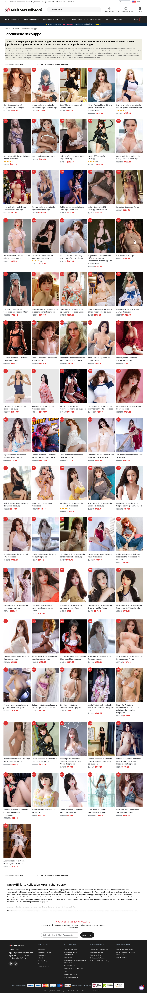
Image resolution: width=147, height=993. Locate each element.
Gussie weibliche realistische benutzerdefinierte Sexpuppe (100, 407)
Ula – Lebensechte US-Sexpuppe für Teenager (13, 106)
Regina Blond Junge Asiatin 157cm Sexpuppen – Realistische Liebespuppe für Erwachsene (100, 259)
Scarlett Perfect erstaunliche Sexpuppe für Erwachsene (72, 359)
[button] (138, 19)
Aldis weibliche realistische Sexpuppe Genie (43, 407)
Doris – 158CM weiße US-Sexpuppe (98, 157)
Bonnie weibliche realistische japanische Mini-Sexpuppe (15, 706)
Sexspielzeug (42, 955)
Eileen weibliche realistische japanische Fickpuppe (43, 208)
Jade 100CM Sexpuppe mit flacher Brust (71, 106)
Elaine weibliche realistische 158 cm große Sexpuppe (45, 760)
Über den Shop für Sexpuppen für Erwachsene (75, 961)
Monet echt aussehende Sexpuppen (42, 504)
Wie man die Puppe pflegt (124, 949)
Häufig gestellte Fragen (97, 958)
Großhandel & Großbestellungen (100, 961)
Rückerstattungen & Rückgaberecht (70, 953)
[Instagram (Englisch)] (15, 963)
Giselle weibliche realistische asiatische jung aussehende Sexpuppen (100, 761)
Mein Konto (109, 11)
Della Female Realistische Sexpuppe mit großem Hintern (129, 504)
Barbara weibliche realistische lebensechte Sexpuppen (101, 456)
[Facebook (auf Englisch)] (10, 963)
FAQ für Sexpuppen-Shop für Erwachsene (125, 953)
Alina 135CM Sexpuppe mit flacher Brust (99, 359)
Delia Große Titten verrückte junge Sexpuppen (72, 157)
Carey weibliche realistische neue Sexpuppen (100, 555)
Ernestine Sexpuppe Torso (127, 207)
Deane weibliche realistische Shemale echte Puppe (100, 606)
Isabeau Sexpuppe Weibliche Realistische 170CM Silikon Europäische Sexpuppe (128, 761)
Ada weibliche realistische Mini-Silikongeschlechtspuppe (73, 657)
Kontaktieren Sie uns (126, 11)
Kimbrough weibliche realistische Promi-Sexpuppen (73, 407)
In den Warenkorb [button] (101, 117)
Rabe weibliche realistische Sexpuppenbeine (99, 657)
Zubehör (40, 958)
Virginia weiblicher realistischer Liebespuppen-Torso (129, 657)
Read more (11, 911)
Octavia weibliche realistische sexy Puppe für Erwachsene (44, 706)
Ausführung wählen (17, 115)
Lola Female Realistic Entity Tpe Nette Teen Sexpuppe (16, 760)
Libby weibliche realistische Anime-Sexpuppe (127, 310)
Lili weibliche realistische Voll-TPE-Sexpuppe (16, 555)
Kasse (140, 11)
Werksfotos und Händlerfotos (73, 968)
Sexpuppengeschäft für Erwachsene (22, 897)
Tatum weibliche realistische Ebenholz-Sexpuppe (100, 504)
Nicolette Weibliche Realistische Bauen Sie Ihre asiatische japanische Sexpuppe (127, 709)
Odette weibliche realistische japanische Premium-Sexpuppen (15, 812)
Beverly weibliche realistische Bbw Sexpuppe (128, 407)
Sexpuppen (15, 29)
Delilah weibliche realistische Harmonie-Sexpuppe (15, 504)
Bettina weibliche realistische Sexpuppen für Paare (15, 606)
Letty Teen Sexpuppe (125, 255)
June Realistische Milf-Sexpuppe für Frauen (97, 811)
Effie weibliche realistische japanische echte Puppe (71, 606)
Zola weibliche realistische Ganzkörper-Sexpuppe (14, 208)
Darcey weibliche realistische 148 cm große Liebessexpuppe (129, 106)
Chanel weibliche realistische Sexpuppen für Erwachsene (44, 456)
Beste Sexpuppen (43, 964)
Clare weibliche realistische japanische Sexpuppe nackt (72, 310)
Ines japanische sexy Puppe (43, 156)
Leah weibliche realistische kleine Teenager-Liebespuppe (44, 106)
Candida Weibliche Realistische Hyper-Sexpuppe (16, 157)
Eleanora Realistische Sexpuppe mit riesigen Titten (15, 310)
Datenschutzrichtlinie (70, 974)
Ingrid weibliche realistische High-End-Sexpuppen (71, 504)
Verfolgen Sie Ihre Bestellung (99, 949)
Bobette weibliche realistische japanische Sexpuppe (44, 657)
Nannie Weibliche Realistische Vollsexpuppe (44, 359)
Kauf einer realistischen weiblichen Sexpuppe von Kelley (42, 608)
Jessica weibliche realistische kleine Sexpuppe (16, 359)
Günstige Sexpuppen (45, 961)
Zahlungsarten (68, 957)
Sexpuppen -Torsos (44, 952)
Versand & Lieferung (70, 949)
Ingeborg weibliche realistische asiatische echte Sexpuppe (45, 310)
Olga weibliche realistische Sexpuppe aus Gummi (14, 456)
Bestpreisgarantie (69, 965)
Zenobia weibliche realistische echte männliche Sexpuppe (72, 555)
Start (6, 29)
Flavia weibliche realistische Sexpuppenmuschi (71, 811)
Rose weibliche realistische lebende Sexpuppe (14, 407)
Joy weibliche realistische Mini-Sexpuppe (129, 456)
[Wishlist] (26, 71)
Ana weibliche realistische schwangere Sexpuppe (14, 862)
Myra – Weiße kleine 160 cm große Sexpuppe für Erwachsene (100, 108)
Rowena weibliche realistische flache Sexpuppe (16, 657)
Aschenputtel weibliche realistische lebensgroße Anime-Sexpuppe (70, 761)
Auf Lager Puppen (43, 967)
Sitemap (100, 991)
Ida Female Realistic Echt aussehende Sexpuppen (42, 256)
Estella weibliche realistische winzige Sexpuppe (44, 555)
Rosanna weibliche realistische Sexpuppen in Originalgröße (129, 606)
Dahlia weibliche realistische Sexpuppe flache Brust (72, 208)
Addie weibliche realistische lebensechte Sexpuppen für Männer (128, 557)
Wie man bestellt (95, 955)
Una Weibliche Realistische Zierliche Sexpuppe (127, 811)
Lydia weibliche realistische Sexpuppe (43, 811)
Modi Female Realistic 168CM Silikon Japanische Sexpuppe (100, 310)
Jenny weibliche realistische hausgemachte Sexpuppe (128, 157)
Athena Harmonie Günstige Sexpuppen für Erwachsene (71, 256)
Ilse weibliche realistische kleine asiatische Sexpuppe (16, 256)
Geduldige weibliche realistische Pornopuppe (70, 706)
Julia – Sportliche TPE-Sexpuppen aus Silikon (97, 208)
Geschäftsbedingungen (71, 977)
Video (65, 971)
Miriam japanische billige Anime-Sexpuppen (126, 359)
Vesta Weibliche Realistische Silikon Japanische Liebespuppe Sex (101, 707)
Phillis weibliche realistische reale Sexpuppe (71, 456)
